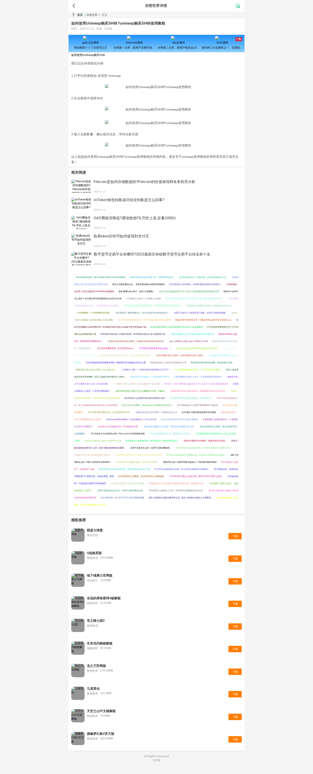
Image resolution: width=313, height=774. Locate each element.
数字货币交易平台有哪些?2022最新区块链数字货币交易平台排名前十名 (152, 254)
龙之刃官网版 (96, 666)
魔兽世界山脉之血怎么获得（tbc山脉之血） (96, 370)
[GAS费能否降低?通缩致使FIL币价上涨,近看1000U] (81, 222)
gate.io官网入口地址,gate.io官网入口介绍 (189, 341)
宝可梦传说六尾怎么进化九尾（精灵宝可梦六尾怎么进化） (196, 476)
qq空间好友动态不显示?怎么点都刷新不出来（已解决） (140, 391)
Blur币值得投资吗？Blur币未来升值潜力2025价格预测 (100, 277)
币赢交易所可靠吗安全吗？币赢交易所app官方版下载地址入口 (203, 320)
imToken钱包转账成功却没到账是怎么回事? (129, 200)
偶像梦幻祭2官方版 (100, 733)
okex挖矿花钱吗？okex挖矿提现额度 (128, 483)
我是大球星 (95, 530)
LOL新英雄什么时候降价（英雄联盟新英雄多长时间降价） (195, 284)
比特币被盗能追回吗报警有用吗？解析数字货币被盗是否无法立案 (116, 362)
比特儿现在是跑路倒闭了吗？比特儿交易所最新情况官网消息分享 (189, 291)
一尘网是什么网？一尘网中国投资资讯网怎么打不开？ (145, 370)
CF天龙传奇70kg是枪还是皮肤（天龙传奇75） (191, 398)
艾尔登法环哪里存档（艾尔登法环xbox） (116, 348)
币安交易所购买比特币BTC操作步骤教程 (179, 419)
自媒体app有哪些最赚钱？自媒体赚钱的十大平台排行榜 (131, 419)
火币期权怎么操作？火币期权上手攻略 (143, 298)
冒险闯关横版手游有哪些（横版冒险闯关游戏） (205, 441)
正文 (103, 15)
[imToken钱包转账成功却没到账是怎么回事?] (81, 204)
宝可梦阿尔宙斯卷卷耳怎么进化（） (155, 348)
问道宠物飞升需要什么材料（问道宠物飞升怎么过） (209, 306)
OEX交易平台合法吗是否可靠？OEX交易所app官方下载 (124, 469)
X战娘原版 (94, 553)
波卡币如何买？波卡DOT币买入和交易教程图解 (122, 498)
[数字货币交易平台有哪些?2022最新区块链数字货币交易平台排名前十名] (81, 258)
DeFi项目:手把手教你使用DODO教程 (199, 412)
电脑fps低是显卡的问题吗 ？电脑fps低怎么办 (156, 412)
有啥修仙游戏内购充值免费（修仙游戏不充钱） (212, 362)
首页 (80, 15)
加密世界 (91, 15)
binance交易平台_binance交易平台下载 (103, 441)
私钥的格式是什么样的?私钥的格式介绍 (168, 362)
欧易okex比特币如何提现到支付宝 (121, 236)
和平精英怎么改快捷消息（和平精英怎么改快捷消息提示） (152, 441)
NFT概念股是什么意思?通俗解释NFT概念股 (197, 405)
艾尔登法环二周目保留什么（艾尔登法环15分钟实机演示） (142, 313)
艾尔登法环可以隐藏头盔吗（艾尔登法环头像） (137, 462)
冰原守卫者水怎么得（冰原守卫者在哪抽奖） (150, 448)
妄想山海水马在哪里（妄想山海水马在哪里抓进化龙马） (147, 405)
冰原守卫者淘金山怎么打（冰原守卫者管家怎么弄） (121, 490)
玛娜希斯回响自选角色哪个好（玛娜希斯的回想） (152, 277)
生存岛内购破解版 (100, 643)
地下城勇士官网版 (100, 575)
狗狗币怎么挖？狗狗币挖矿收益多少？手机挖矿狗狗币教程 (190, 462)
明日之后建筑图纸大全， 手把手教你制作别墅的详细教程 (138, 284)
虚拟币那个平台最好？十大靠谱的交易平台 (149, 377)
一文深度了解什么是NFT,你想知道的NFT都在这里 (137, 384)
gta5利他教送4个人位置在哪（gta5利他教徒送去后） (203, 277)
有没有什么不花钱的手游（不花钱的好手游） (119, 426)
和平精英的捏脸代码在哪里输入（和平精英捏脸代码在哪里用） (153, 306)
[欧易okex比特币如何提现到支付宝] (81, 240)
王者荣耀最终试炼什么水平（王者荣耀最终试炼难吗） (198, 377)
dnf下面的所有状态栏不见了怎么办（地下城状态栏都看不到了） (194, 298)
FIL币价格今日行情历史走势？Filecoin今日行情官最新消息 (118, 434)
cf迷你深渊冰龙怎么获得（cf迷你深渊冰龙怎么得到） (180, 355)
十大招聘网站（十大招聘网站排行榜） (93, 313)
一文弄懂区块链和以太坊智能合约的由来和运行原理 (138, 455)
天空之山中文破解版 (101, 711)
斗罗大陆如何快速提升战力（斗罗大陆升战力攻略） (198, 370)
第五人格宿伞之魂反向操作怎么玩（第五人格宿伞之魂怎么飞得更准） (181, 498)
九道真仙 (93, 688)
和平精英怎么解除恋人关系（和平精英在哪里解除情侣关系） (177, 490)
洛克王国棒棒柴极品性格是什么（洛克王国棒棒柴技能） (125, 355)
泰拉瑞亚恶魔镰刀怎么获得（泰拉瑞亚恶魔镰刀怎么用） (169, 426)
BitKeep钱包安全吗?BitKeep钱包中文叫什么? (197, 348)
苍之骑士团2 (96, 620)
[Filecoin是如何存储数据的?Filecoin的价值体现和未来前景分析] (81, 186)
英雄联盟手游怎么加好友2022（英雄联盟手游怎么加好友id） (198, 391)
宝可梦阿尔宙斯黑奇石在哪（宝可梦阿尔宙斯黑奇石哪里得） (182, 469)
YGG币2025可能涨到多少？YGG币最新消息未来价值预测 (144, 320)
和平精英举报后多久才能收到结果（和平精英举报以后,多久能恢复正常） (134, 334)
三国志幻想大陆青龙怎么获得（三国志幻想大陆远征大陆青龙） (136, 341)
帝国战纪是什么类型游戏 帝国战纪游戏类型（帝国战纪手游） (177, 483)
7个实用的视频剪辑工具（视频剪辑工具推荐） (170, 434)
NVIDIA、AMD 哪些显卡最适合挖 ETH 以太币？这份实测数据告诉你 (196, 384)
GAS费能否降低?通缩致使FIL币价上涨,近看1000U (135, 218)
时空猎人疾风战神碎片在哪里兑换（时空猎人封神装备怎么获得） (196, 455)
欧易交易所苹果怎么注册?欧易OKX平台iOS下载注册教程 (177, 327)
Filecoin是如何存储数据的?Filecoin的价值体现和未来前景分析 (144, 182)
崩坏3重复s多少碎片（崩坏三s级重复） (136, 291)
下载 (235, 536)
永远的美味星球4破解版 (104, 598)
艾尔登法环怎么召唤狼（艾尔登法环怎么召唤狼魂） (141, 476)
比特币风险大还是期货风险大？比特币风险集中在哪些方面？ (203, 448)
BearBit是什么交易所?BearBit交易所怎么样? (145, 398)
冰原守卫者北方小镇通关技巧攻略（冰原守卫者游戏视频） (200, 313)
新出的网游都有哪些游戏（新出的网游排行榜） (109, 412)
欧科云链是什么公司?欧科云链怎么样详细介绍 (193, 334)
